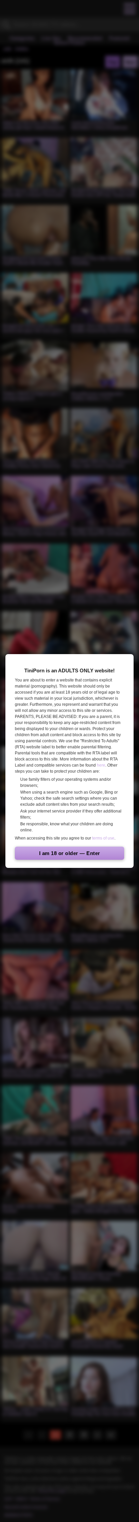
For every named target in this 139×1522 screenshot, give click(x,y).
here (101, 765)
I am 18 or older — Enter (69, 853)
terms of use (103, 838)
